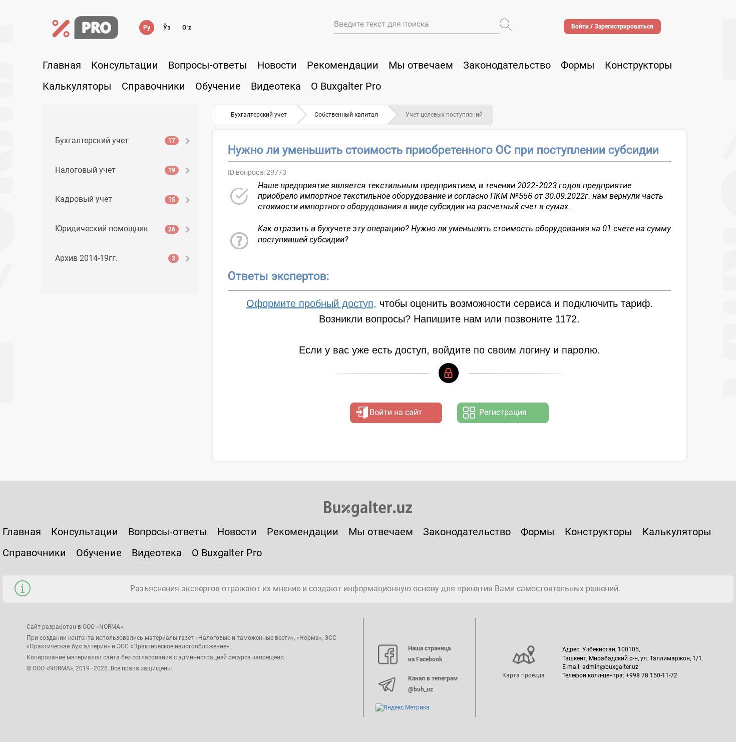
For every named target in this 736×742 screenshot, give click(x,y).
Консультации (124, 65)
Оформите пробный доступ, (311, 303)
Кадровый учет (115, 199)
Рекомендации (343, 65)
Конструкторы (598, 532)
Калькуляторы (676, 532)
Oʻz (186, 27)
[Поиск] (506, 25)
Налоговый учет (115, 170)
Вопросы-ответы (207, 65)
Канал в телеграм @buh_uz (433, 684)
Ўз (167, 27)
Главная (62, 65)
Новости (277, 65)
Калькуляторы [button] (77, 86)
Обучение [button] (218, 86)
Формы (578, 65)
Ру (146, 27)
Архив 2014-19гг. (115, 258)
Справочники (153, 86)
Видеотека (276, 86)
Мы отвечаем (421, 65)
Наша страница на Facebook (429, 654)
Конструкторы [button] (638, 65)
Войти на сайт (396, 412)
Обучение (99, 553)
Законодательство (507, 65)
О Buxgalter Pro (346, 86)
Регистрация (503, 412)
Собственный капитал (346, 114)
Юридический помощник (115, 228)
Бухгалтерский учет (115, 140)
